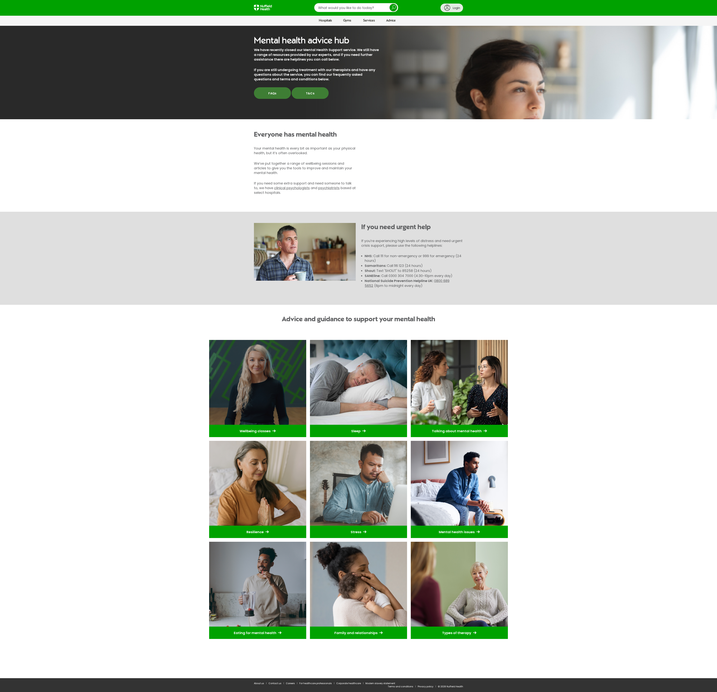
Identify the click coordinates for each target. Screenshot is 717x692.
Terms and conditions (400, 686)
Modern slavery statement (380, 683)
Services (369, 20)
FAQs (272, 93)
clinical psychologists (292, 188)
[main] (358, 352)
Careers (290, 683)
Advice (391, 20)
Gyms (347, 20)
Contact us (275, 683)
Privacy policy (425, 686)
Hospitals (325, 20)
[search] (356, 7)
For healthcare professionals (315, 683)
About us (259, 683)
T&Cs (310, 93)
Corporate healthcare (348, 683)
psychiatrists (329, 188)
